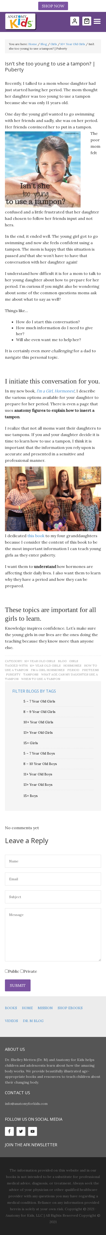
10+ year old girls (45, 665)
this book (35, 535)
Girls (73, 661)
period (73, 670)
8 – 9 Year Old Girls (39, 711)
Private (30, 971)
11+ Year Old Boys (37, 774)
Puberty (13, 674)
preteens (90, 670)
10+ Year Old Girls (39, 661)
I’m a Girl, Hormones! (55, 390)
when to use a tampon (40, 679)
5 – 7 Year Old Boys (39, 753)
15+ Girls (30, 743)
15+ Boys (30, 796)
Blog (62, 661)
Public (13, 971)
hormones (72, 665)
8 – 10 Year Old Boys (40, 764)
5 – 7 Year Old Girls (39, 701)
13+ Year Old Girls (38, 732)
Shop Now (53, 5)
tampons (30, 674)
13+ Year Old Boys (38, 784)
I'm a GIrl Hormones (48, 670)
